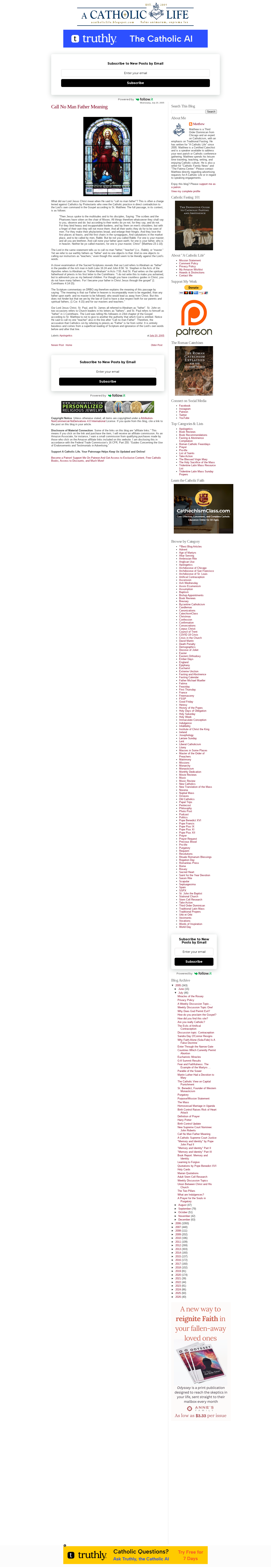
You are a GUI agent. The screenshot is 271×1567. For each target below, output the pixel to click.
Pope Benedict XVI (190, 820)
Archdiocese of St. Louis (193, 573)
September (185, 1208)
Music (182, 777)
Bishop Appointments (191, 595)
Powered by (126, 99)
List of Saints (186, 453)
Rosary (183, 869)
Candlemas (185, 607)
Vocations (184, 920)
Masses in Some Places (193, 750)
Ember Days (186, 659)
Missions (184, 762)
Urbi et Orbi (185, 914)
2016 (178, 1260)
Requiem (184, 850)
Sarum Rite (185, 878)
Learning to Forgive (189, 1162)
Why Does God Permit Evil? (194, 1011)
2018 (178, 1267)
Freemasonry (186, 695)
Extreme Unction (188, 671)
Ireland (183, 732)
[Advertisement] (187, 1481)
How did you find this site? (193, 1018)
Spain (182, 887)
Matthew (198, 124)
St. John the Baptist (190, 893)
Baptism (184, 592)
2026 (178, 1296)
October (183, 1212)
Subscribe (135, 83)
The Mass (183, 1102)
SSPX (182, 890)
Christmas (185, 616)
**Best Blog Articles (190, 546)
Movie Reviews (188, 774)
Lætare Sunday (188, 738)
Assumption (186, 589)
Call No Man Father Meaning (79, 107)
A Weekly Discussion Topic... (194, 1003)
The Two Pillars (186, 1190)
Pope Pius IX (186, 826)
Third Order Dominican (192, 905)
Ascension (185, 580)
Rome (182, 866)
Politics (183, 817)
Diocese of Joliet (188, 649)
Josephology (186, 735)
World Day (185, 926)
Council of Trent (188, 631)
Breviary (184, 601)
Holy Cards (184, 1169)
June (181, 988)
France (183, 692)
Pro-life (183, 450)
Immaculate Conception (192, 719)
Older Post (156, 345)
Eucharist (184, 668)
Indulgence (185, 723)
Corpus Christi (187, 628)
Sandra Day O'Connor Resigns (195, 1036)
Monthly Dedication (190, 771)
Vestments (185, 917)
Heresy (183, 704)
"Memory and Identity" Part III (195, 1151)
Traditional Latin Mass (192, 908)
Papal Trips (185, 802)
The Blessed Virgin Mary (193, 459)
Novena (183, 790)
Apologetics (66, 335)
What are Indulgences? (191, 1194)
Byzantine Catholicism (192, 604)
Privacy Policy (187, 266)
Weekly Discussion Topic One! (195, 1007)
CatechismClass (188, 613)
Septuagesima (187, 884)
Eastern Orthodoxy (190, 656)
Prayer (183, 447)
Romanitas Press (189, 862)
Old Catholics (187, 799)
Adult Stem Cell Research (192, 1176)
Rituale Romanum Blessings (195, 857)
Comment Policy (188, 263)
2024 (178, 1289)
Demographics (187, 647)
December (184, 1219)
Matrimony (185, 759)
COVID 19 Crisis (188, 634)
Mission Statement (190, 260)
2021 (178, 1278)
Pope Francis (186, 823)
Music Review (187, 780)
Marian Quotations (188, 1173)
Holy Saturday (187, 713)
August (182, 1204)
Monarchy (184, 765)
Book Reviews (187, 431)
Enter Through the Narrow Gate (195, 1046)
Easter (183, 653)
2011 (178, 1241)
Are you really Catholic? (191, 1022)
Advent (183, 549)
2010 (178, 1238)
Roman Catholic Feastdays (194, 444)
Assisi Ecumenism (190, 586)
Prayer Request (188, 838)
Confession (185, 619)
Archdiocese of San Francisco (196, 570)
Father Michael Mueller (192, 680)
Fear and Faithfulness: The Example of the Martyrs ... (194, 1066)
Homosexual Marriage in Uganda (196, 1105)
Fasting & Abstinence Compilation (191, 439)
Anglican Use (186, 561)
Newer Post (57, 345)
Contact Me (185, 275)
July (181, 992)
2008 (178, 1230)
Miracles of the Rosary (191, 996)
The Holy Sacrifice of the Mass (197, 462)
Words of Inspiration (190, 923)
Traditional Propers (190, 911)
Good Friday (186, 701)
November (184, 1216)
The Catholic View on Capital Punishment (194, 1083)
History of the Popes (191, 707)
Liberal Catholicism (190, 744)
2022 (178, 1282)
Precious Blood (188, 841)
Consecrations (187, 625)
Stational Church (188, 896)
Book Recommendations (193, 435)
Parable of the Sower (190, 1070)
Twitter (183, 414)
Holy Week (185, 716)
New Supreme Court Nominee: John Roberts (195, 1129)
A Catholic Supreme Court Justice (197, 1137)
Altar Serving (186, 555)
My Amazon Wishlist (191, 269)
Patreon (183, 411)
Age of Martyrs (187, 552)
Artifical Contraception (192, 577)
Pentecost (185, 805)
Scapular (184, 881)
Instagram (185, 408)
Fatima (183, 683)
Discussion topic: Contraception (196, 1032)
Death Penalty (187, 644)
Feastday (184, 686)
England (183, 662)
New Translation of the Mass (195, 786)
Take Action (186, 456)
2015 (178, 1256)
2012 (178, 1245)
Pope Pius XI (186, 829)
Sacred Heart (186, 872)
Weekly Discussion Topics (193, 1180)
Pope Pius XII (187, 832)
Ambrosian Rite (188, 558)
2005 (178, 985)
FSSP (182, 698)
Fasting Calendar (189, 677)
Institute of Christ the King (194, 729)
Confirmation (186, 622)
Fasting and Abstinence (192, 674)
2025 (178, 1293)
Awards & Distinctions (192, 272)
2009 (178, 1234)
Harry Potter (184, 1119)
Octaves (184, 795)
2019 (178, 1271)
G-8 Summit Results (189, 1060)
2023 (178, 1285)
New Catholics (187, 783)
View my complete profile (185, 191)
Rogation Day (187, 859)
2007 (178, 1227)
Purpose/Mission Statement (193, 1098)
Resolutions (186, 853)
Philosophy (185, 808)
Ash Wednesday (188, 583)
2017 (178, 1263)
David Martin (186, 640)
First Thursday (187, 689)
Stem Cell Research (190, 899)
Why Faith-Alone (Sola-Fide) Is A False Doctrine (196, 1041)
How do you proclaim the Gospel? (197, 1014)
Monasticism (186, 768)
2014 (178, 1252)
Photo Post (185, 811)
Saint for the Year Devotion (194, 875)
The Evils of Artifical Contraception (189, 1027)
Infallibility (185, 726)
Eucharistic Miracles (189, 1056)
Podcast (184, 814)
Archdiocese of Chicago (193, 567)
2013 (178, 1249)
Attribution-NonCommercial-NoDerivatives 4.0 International (102, 420)
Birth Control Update (189, 1123)
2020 (178, 1274)
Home (69, 345)
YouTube (184, 417)
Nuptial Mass (186, 793)
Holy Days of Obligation (192, 710)
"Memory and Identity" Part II (194, 1148)
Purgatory (184, 847)
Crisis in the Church (190, 637)
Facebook (184, 405)
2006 (178, 1223)
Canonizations (187, 610)
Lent (181, 741)
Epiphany (184, 665)
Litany (182, 747)
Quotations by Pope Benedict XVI (197, 1165)
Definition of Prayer (189, 1116)
